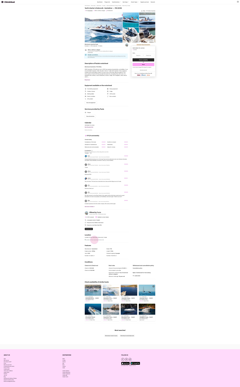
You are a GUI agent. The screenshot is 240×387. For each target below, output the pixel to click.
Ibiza (63, 364)
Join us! (5, 375)
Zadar (63, 367)
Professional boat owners (9, 366)
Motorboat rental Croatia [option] (111, 335)
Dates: (134, 53)
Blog (5, 376)
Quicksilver (95, 248)
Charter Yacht (65, 376)
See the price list (89, 127)
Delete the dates (88, 129)
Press (5, 363)
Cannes (64, 366)
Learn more (137, 275)
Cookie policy (7, 369)
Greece (64, 361)
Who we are (6, 360)
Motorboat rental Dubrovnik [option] (127, 335)
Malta (63, 358)
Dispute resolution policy (9, 379)
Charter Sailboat (65, 370)
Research (153, 2)
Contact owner (89, 228)
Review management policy (9, 381)
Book (143, 64)
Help (5, 358)
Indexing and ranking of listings (10, 378)
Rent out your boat (7, 364)
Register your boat (145, 2)
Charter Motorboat (66, 372)
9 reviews (90, 10)
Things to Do (107, 2)
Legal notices (6, 372)
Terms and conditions (8, 370)
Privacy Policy (7, 367)
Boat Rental (99, 2)
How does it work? (7, 361)
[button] (143, 11)
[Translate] (90, 153)
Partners (5, 373)
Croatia (63, 360)
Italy (63, 363)
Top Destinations (116, 2)
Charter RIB (64, 375)
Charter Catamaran (66, 373)
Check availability (143, 59)
